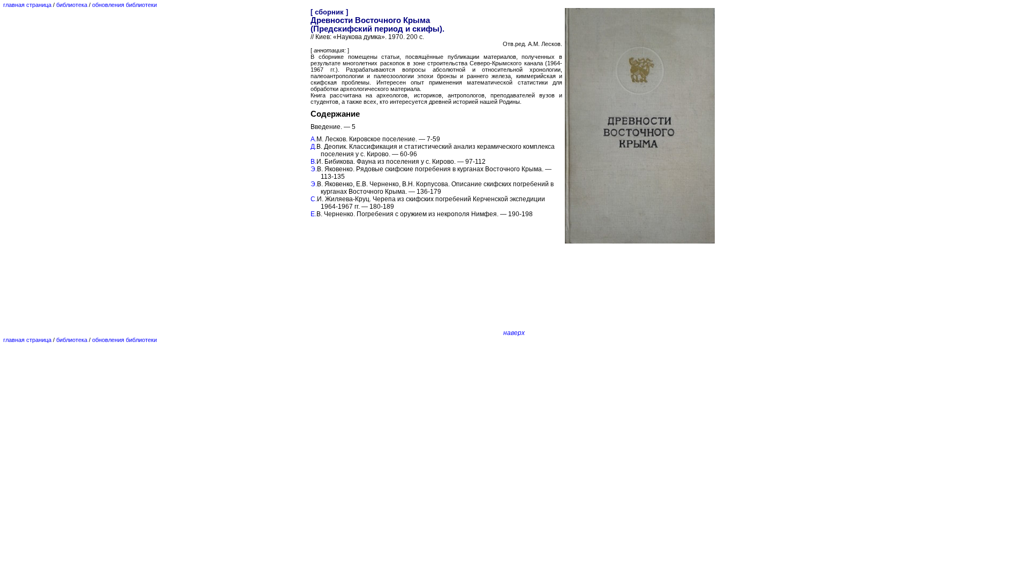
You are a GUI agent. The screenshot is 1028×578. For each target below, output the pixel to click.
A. (313, 139)
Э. (314, 169)
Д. (313, 146)
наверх (514, 333)
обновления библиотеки (124, 5)
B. (313, 161)
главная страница (27, 5)
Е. (313, 214)
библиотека (71, 5)
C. (314, 199)
